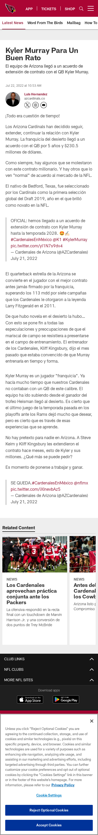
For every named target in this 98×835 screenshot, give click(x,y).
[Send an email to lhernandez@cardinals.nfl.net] (44, 105)
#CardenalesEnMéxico (31, 239)
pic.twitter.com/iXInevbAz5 (36, 489)
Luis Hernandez (35, 94)
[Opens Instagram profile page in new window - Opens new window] (35, 105)
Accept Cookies (49, 825)
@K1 (57, 239)
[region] (49, 774)
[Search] (81, 8)
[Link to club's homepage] (10, 6)
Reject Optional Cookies (49, 810)
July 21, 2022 (24, 258)
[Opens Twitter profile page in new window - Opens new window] (27, 105)
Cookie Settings (49, 795)
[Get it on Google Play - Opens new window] (66, 702)
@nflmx (81, 482)
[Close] (91, 721)
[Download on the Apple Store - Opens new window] (30, 700)
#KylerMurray (75, 239)
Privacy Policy (62, 785)
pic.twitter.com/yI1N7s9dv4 (37, 245)
